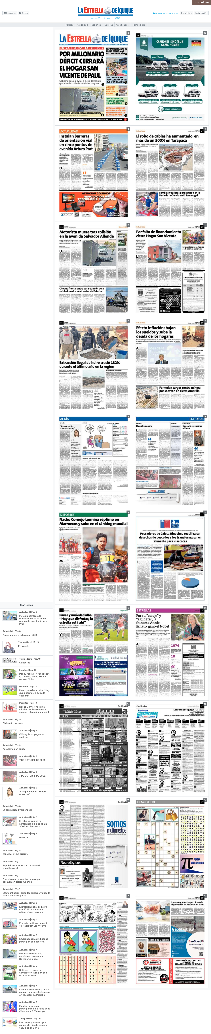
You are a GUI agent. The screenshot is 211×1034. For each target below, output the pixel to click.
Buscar (24, 13)
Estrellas (108, 24)
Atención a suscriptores (166, 13)
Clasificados (122, 24)
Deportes (96, 24)
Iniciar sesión (201, 13)
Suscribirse (186, 13)
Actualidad (82, 24)
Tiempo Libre (138, 24)
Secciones (11, 13)
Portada (69, 24)
